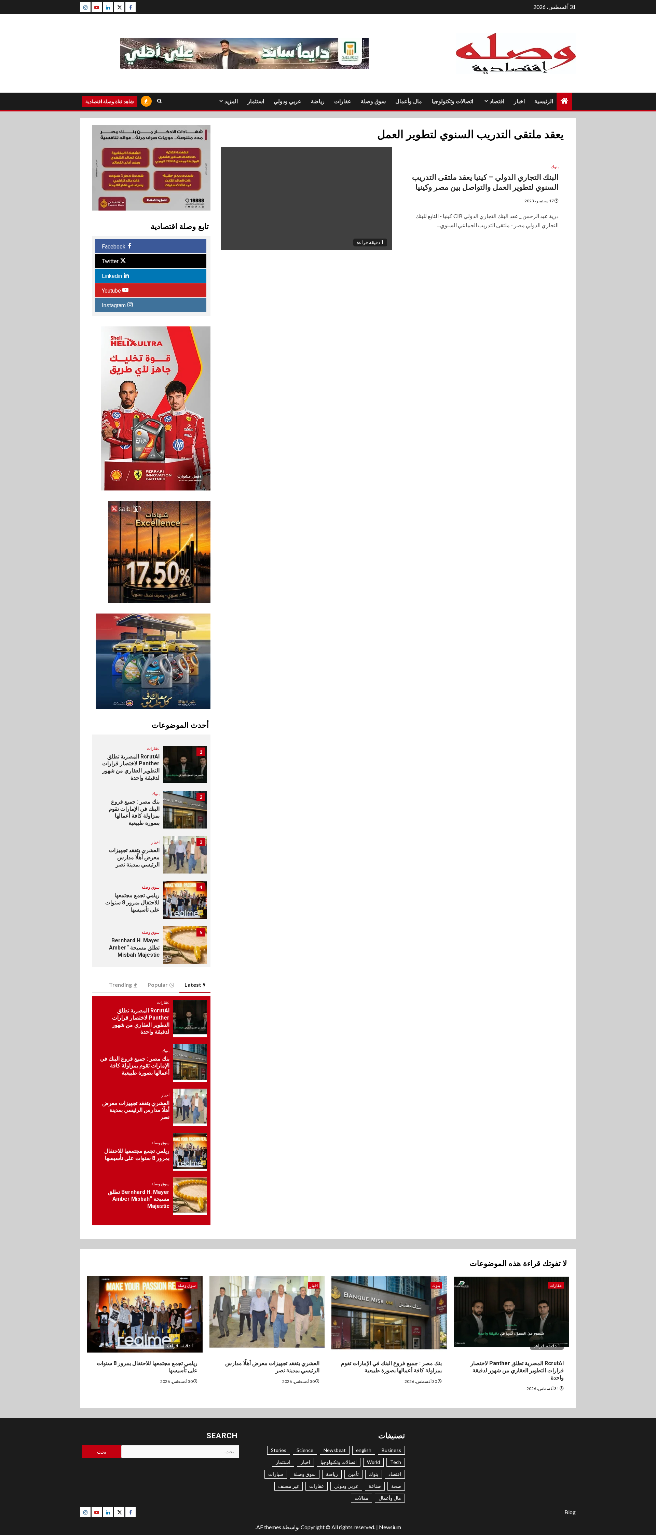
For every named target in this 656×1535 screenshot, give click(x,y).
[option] (151, 768)
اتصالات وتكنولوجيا (452, 101)
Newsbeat (335, 1450)
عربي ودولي (287, 101)
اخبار (519, 101)
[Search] (159, 101)
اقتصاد (497, 101)
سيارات (275, 1474)
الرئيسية (543, 101)
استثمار (255, 101)
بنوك (555, 166)
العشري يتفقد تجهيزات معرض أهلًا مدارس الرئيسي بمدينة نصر (134, 857)
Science (305, 1450)
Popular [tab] (158, 984)
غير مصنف (288, 1486)
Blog (570, 1512)
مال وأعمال (408, 101)
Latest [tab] (192, 984)
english (363, 1450)
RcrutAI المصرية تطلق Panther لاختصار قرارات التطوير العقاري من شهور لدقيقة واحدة (131, 767)
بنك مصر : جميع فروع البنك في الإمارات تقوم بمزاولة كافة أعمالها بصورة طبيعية (134, 812)
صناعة (375, 1486)
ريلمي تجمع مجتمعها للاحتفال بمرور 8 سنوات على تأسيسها (132, 902)
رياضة (318, 101)
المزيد (231, 101)
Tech (395, 1462)
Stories (278, 1450)
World (373, 1462)
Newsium (390, 1527)
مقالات (361, 1498)
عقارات (342, 101)
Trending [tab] (120, 984)
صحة (396, 1486)
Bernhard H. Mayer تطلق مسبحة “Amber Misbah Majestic (134, 947)
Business (391, 1450)
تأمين (353, 1474)
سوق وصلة (373, 101)
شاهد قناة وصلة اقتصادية (109, 101)
